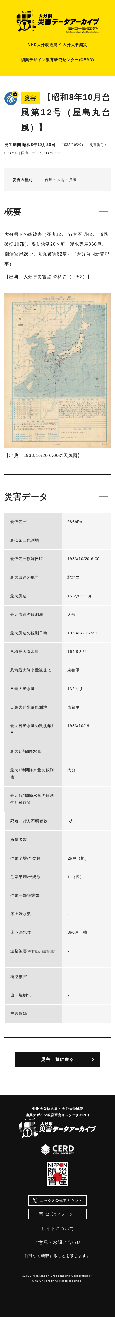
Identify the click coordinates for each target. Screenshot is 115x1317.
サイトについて (57, 1228)
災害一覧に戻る (57, 1059)
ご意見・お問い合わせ (57, 1242)
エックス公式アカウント (61, 1200)
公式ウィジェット (61, 1214)
